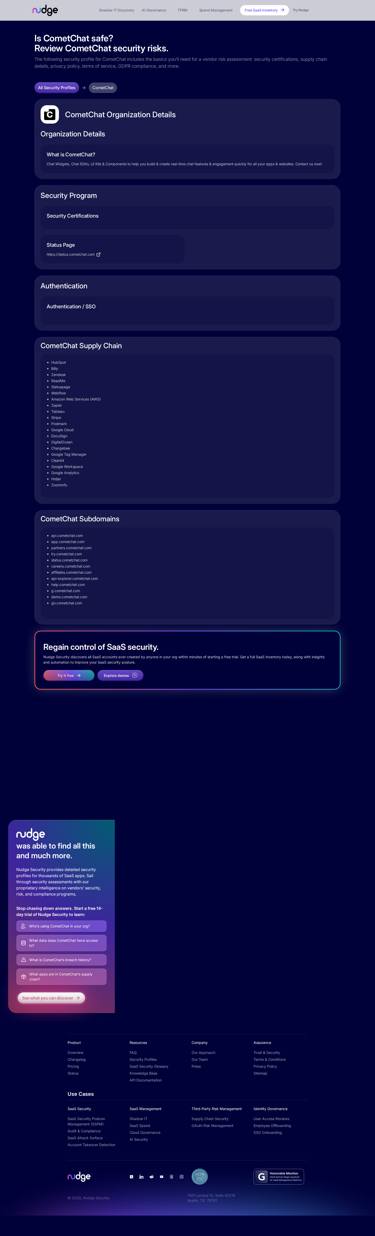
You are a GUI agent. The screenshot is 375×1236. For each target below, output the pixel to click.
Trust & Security (267, 1052)
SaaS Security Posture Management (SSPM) (86, 1121)
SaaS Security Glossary (149, 1066)
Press (196, 1066)
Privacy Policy (265, 1066)
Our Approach (203, 1052)
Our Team (200, 1059)
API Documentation (146, 1080)
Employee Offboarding (272, 1125)
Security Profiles (143, 1059)
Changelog (77, 1059)
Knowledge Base (143, 1073)
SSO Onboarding (268, 1132)
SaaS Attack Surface (85, 1138)
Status (73, 1073)
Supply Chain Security (210, 1118)
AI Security (139, 1139)
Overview (75, 1052)
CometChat (103, 87)
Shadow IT (138, 1118)
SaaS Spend (140, 1125)
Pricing (73, 1066)
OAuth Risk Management (212, 1125)
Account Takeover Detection (91, 1145)
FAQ (133, 1052)
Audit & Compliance (84, 1131)
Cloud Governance (145, 1132)
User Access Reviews (271, 1118)
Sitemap (260, 1073)
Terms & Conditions (270, 1059)
